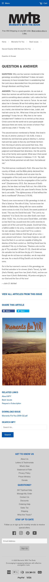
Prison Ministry (24, 476)
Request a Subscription (11, 403)
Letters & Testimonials (24, 462)
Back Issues (7, 399)
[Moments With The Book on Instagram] (21, 533)
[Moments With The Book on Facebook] (14, 533)
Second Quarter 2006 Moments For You (16, 49)
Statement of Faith (24, 469)
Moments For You (17, 41)
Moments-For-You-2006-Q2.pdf (14, 415)
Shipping (24, 511)
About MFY (6, 396)
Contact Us (24, 497)
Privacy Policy (24, 473)
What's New (25, 466)
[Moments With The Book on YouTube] (35, 533)
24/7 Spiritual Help (24, 490)
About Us (24, 459)
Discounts (24, 500)
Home (4, 41)
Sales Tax (24, 507)
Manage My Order (24, 493)
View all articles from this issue (22, 294)
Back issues (33, 41)
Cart (45, 3)
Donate (25, 480)
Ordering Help (24, 504)
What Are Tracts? (24, 514)
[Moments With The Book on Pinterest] (28, 533)
